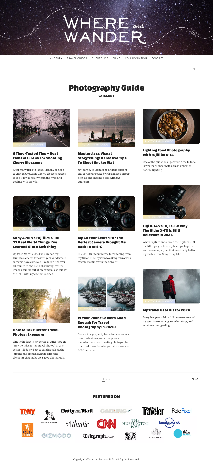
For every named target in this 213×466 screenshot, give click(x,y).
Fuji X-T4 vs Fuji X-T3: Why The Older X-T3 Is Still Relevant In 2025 (165, 230)
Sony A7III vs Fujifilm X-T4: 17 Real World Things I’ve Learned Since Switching (36, 242)
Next (196, 379)
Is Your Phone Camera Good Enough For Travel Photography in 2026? (102, 322)
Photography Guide (29, 144)
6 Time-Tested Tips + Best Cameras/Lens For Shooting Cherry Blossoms (37, 157)
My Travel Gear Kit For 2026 (166, 310)
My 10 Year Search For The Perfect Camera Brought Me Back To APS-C (102, 242)
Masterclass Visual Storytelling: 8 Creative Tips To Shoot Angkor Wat (102, 157)
